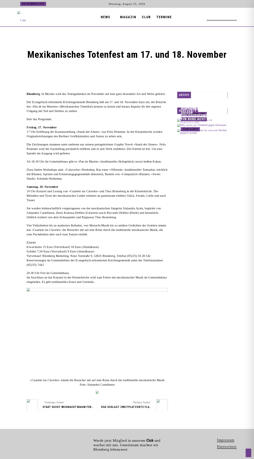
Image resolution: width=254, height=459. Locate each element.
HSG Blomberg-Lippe (33, 4)
